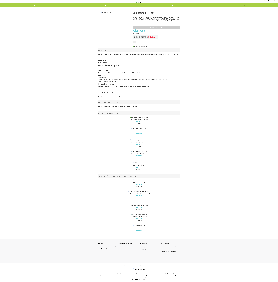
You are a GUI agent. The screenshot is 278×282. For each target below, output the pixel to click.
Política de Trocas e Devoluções (146, 265)
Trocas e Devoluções (126, 257)
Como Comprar (124, 251)
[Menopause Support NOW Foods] (139, 151)
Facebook (144, 249)
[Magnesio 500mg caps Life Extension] (139, 140)
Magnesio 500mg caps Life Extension (139, 142)
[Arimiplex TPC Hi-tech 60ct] (139, 180)
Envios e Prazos (124, 253)
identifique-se (127, 106)
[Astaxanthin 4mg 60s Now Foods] (139, 214)
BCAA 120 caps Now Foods (138, 228)
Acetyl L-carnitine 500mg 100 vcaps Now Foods (139, 193)
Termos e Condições (126, 259)
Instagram (144, 247)
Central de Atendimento (126, 249)
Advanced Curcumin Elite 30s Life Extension (139, 205)
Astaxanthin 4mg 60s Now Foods (139, 216)
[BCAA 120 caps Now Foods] (139, 225)
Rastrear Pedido (266, 0)
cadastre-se (134, 106)
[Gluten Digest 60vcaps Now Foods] (139, 128)
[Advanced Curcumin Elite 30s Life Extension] (139, 203)
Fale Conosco (275, 0)
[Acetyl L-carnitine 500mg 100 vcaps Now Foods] (139, 191)
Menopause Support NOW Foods (139, 153)
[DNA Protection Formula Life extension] (139, 117)
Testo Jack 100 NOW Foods (139, 165)
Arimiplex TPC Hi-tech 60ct (139, 182)
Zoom (125, 12)
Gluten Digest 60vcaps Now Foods (139, 131)
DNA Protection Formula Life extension (139, 119)
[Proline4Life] (139, 2)
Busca (125, 265)
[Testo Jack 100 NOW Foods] (139, 162)
